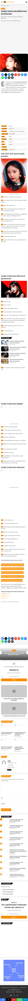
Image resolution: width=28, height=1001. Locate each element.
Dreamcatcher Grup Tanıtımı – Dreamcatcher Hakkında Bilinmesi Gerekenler (18, 851)
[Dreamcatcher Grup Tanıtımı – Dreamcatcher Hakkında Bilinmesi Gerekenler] (5, 851)
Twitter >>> (4, 598)
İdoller (8, 5)
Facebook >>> (5, 596)
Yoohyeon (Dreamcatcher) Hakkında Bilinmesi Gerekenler (17, 875)
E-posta (3, 803)
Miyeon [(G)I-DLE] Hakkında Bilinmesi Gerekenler (12, 568)
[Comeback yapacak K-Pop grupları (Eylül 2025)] (5, 864)
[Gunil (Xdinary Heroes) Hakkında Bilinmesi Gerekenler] (21, 727)
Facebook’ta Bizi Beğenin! (7, 891)
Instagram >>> (5, 593)
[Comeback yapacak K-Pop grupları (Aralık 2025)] (5, 833)
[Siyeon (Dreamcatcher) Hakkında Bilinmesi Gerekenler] (5, 348)
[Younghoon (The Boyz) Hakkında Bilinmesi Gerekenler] (5, 355)
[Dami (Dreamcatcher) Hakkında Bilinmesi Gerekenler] (5, 870)
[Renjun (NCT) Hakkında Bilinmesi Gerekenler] (7, 742)
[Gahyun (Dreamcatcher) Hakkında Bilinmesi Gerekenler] (5, 858)
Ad (2, 797)
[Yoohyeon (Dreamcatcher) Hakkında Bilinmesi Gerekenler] (5, 876)
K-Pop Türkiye (23, 987)
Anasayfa (4, 5)
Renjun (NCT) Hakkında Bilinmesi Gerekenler (6, 747)
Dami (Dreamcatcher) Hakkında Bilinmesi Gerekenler (18, 869)
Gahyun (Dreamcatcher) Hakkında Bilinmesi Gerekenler (18, 857)
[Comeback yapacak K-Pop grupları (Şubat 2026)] (5, 821)
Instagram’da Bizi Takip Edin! (8, 889)
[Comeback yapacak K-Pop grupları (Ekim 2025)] (5, 845)
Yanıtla (9, 769)
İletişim (13, 991)
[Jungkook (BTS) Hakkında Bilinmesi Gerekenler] (21, 742)
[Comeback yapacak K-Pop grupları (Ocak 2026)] (5, 827)
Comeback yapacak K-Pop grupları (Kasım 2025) (16, 838)
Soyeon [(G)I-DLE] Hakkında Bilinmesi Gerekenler (12, 564)
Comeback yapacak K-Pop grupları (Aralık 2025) (16, 832)
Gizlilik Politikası (18, 991)
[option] (14, 652)
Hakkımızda (8, 991)
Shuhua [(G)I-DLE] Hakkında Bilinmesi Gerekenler (12, 576)
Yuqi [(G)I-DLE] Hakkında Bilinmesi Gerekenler (12, 580)
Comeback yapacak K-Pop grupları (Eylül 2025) (16, 863)
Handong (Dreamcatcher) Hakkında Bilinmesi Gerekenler (14, 654)
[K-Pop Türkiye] (8, 2)
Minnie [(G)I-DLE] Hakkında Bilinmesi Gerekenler (12, 572)
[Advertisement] (14, 38)
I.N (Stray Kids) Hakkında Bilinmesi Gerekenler (7, 733)
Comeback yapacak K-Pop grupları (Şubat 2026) (16, 820)
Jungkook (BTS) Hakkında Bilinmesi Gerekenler (19, 748)
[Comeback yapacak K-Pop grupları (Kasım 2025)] (5, 839)
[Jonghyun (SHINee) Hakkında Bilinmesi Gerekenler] (5, 342)
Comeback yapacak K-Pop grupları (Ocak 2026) (16, 826)
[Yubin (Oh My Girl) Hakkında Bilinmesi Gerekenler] (5, 361)
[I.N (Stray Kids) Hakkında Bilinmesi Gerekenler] (7, 727)
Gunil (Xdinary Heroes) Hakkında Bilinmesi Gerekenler (20, 734)
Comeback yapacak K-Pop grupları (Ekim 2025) (16, 844)
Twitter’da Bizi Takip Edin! (7, 894)
